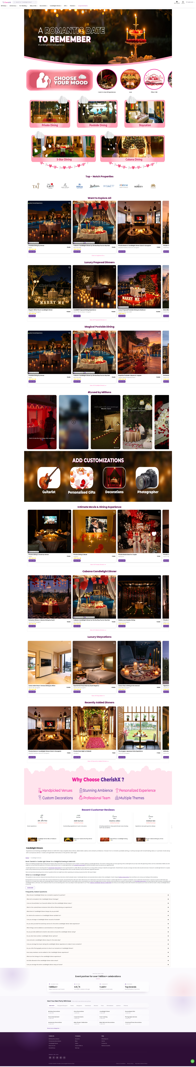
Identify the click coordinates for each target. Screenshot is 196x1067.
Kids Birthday (52, 1048)
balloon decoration (124, 877)
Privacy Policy (130, 1063)
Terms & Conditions (120, 1063)
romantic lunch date (79, 865)
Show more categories (53, 1028)
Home (27, 858)
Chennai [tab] (126, 1005)
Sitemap (77, 1048)
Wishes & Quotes (106, 1045)
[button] (4, 5)
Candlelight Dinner (53, 1043)
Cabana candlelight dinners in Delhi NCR (100, 882)
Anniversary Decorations (55, 1041)
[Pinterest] (57, 1057)
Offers (76, 1043)
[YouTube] (64, 1057)
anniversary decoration (54, 867)
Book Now (32, 251)
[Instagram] (50, 1057)
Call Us (103, 1041)
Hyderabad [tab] (88, 1005)
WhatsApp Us (105, 1039)
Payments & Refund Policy (141, 1063)
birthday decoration (140, 881)
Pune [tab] (102, 1005)
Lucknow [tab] (118, 1005)
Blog (76, 1041)
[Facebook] (53, 1057)
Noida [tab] (72, 1005)
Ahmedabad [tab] (110, 1005)
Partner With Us (79, 1045)
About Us (77, 1039)
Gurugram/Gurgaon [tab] (62, 1005)
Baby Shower (52, 1045)
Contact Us (104, 1043)
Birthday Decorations (54, 1039)
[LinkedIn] (60, 1057)
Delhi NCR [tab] (51, 1005)
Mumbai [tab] (96, 1005)
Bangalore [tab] (79, 1005)
